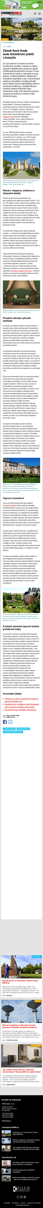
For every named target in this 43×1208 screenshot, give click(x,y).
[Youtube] (24, 1196)
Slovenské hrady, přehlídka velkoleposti (20, 710)
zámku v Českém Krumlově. (22, 271)
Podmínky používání (22, 1205)
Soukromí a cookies (34, 1203)
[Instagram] (21, 1196)
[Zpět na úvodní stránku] (11, 13)
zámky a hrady (9, 729)
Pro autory (15, 1203)
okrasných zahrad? (10, 505)
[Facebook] (18, 1196)
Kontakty (7, 1203)
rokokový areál (8, 117)
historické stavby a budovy (13, 732)
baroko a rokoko (23, 729)
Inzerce (23, 1203)
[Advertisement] (21, 826)
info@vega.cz (6, 1121)
